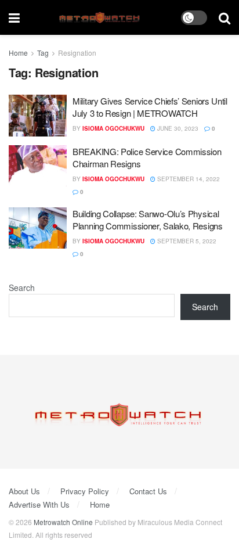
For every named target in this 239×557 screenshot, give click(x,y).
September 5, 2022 (185, 241)
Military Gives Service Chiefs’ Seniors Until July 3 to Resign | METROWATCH (150, 107)
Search (22, 287)
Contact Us (148, 491)
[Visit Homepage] (101, 17)
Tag (43, 53)
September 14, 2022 (187, 179)
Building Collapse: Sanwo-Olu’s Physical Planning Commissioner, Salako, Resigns (148, 219)
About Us (24, 491)
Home (18, 53)
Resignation (77, 53)
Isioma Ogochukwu (113, 128)
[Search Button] (224, 17)
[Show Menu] (14, 17)
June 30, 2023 (176, 128)
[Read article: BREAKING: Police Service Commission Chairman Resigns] (38, 166)
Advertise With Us (39, 504)
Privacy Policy (84, 491)
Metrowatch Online (63, 522)
